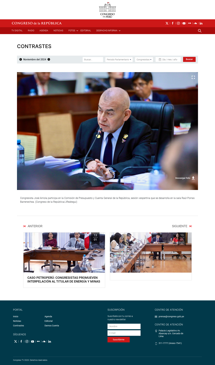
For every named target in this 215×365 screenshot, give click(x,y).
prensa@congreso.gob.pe (171, 316)
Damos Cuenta (52, 325)
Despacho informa (106, 30)
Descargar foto (182, 178)
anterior (34, 226)
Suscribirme (118, 339)
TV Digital (17, 30)
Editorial (85, 30)
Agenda (44, 30)
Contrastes (18, 325)
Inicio (15, 316)
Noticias (58, 30)
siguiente (180, 226)
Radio (31, 30)
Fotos (71, 30)
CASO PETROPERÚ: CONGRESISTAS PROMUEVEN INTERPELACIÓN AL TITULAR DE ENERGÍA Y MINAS (63, 279)
